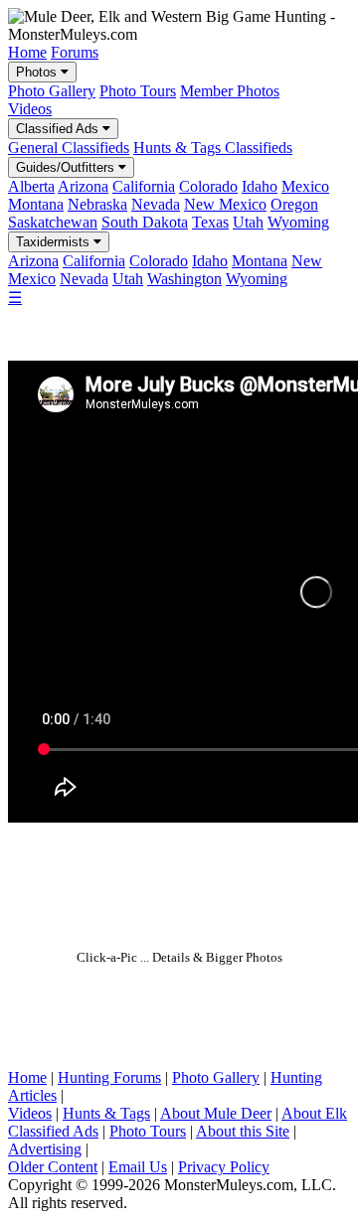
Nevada (155, 204)
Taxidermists (54, 241)
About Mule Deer (215, 1113)
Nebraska (97, 204)
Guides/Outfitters (67, 167)
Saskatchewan (52, 222)
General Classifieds (68, 147)
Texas (210, 222)
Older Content (52, 1166)
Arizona (83, 186)
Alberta (31, 186)
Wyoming (298, 222)
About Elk (314, 1113)
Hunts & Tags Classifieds (212, 147)
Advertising (45, 1149)
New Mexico (225, 204)
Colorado (208, 186)
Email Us (137, 1166)
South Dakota (144, 222)
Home (27, 52)
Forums (74, 52)
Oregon (294, 204)
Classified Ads (59, 128)
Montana (36, 204)
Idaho (259, 186)
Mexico (305, 186)
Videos (30, 108)
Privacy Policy (223, 1166)
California (143, 186)
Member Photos (229, 90)
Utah (248, 222)
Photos (38, 72)
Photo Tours (137, 90)
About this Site (242, 1131)
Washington (184, 278)
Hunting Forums (109, 1077)
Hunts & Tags (106, 1113)
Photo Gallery (51, 90)
